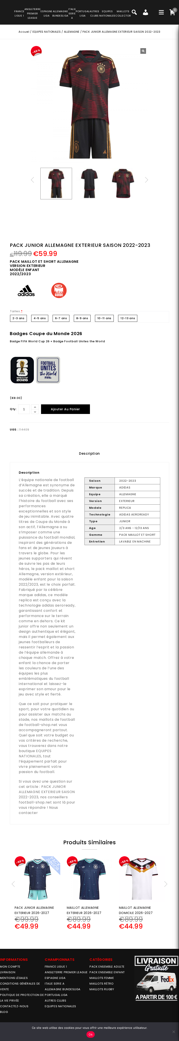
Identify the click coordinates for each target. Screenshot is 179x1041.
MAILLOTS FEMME (102, 978)
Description (89, 453)
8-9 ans (82, 318)
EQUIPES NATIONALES (47, 32)
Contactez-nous (14, 1006)
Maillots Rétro (102, 984)
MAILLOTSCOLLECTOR (123, 13)
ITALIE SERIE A (54, 984)
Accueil (24, 32)
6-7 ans (61, 318)
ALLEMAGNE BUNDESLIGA (63, 989)
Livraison (7, 972)
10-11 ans (104, 318)
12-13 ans (127, 318)
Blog (4, 1012)
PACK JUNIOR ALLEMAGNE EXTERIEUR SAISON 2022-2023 (47, 792)
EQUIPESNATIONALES (107, 13)
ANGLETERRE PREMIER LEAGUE (32, 13)
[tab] (89, 453)
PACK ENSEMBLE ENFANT (107, 972)
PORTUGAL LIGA (56, 995)
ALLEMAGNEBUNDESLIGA (60, 13)
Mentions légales (14, 978)
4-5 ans (40, 318)
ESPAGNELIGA (46, 13)
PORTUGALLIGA (83, 13)
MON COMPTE (10, 967)
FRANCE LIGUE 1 (56, 967)
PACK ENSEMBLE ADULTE (107, 967)
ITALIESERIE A (72, 13)
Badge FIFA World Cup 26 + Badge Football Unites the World (57, 341)
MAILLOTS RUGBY (102, 989)
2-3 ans (18, 318)
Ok (91, 1034)
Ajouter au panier (65, 409)
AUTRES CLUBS (55, 1001)
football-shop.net (41, 724)
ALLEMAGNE (71, 32)
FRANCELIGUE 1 (19, 13)
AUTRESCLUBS (94, 13)
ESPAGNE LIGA (55, 978)
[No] (173, 1031)
